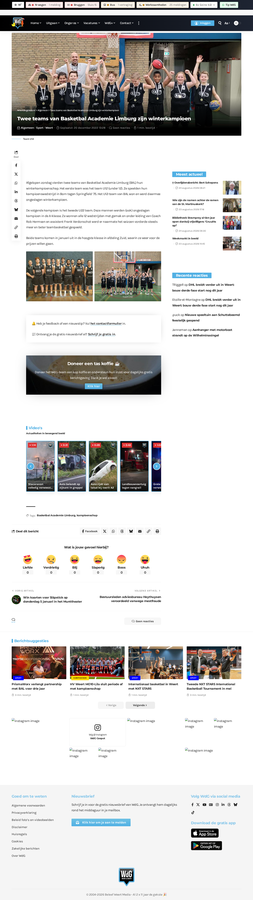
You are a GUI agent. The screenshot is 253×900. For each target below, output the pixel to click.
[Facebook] (192, 805)
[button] (138, 23)
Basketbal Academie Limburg (56, 515)
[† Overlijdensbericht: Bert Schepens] (232, 188)
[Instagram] (217, 805)
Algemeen (27, 127)
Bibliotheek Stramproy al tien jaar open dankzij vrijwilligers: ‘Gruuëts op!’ (194, 221)
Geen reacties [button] (145, 621)
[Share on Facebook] (16, 165)
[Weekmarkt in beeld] (232, 243)
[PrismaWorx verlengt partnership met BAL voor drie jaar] (39, 662)
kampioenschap (87, 515)
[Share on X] (16, 174)
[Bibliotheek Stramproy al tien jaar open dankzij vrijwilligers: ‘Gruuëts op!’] (232, 223)
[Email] (16, 218)
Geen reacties (121, 127)
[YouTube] (204, 805)
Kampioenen (80, 678)
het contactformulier (106, 323)
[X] (198, 805)
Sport (39, 127)
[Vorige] (30, 466)
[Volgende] (156, 466)
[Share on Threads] (16, 200)
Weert (49, 127)
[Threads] (229, 805)
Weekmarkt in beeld (185, 238)
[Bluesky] (235, 805)
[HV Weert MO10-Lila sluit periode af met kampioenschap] (97, 662)
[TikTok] (193, 813)
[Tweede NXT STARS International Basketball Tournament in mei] (214, 662)
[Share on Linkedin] (16, 192)
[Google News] (211, 805)
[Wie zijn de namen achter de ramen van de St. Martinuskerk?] (232, 205)
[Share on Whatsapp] (16, 183)
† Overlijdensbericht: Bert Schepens (195, 182)
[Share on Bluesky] (16, 209)
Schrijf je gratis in (101, 334)
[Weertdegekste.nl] (18, 23)
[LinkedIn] (223, 805)
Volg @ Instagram (98, 736)
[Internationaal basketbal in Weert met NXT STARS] (155, 662)
